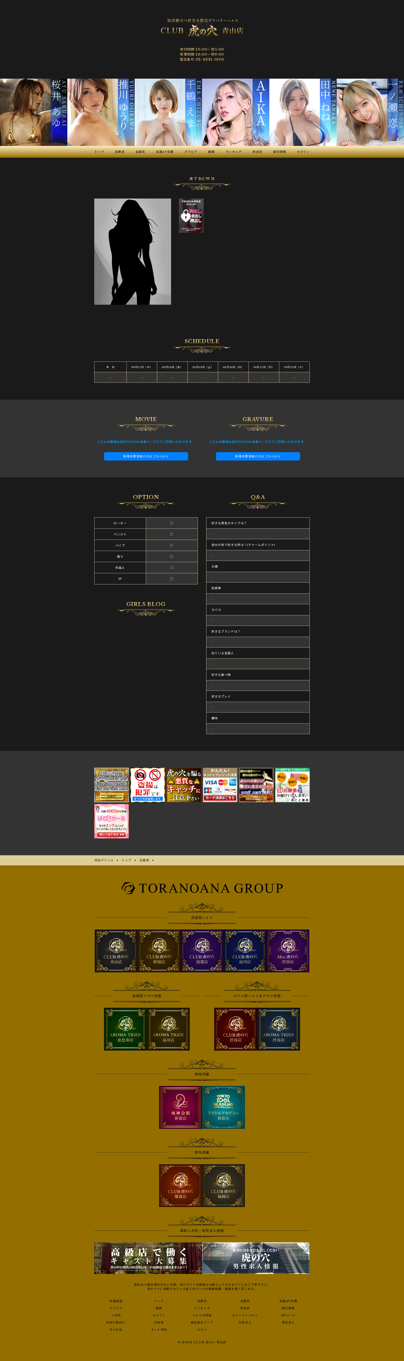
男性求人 (288, 1322)
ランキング (202, 1308)
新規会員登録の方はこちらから (146, 456)
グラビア (115, 1308)
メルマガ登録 (202, 1315)
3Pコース (288, 1315)
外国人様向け (115, 1322)
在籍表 (245, 1301)
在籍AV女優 (288, 1301)
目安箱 (159, 1322)
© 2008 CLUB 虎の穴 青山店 (202, 1342)
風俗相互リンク (202, 1322)
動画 (159, 1308)
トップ (159, 1301)
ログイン (159, 1315)
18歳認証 (116, 1301)
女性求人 (245, 1322)
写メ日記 (115, 1329)
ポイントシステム (245, 1315)
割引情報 (288, 1308)
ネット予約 (159, 1329)
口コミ (202, 1329)
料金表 (245, 1308)
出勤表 (202, 1301)
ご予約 (116, 1315)
